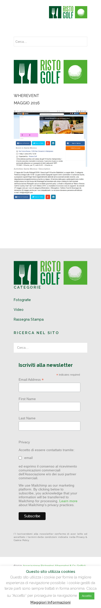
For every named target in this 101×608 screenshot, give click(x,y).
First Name (27, 399)
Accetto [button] (86, 595)
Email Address (31, 379)
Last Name (27, 418)
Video (19, 310)
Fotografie (22, 300)
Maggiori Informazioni (50, 602)
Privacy (24, 442)
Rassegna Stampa (29, 319)
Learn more (68, 501)
